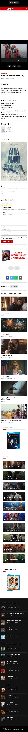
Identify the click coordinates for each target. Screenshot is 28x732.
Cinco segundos (10, 539)
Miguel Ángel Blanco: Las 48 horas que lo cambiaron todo (11, 398)
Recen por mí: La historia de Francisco (11, 420)
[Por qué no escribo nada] (14, 465)
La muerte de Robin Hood (13, 654)
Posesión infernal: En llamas (14, 606)
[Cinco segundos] (14, 538)
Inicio (2, 41)
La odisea (9, 628)
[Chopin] (14, 527)
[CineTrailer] (14, 9)
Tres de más (10, 702)
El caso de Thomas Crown (14, 5)
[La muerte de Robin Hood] (3, 656)
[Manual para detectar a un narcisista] (14, 558)
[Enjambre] (14, 475)
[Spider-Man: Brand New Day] (3, 622)
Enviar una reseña (7, 241)
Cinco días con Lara (6, 355)
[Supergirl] (3, 671)
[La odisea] (3, 630)
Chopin (8, 528)
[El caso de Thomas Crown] (14, 496)
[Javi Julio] (3, 130)
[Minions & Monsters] (3, 663)
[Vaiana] (3, 637)
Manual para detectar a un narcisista (16, 559)
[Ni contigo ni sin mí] (3, 690)
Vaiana (9, 635)
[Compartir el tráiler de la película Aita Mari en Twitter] (12, 278)
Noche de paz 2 (10, 518)
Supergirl (9, 669)
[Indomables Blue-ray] (13, 591)
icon (14, 303)
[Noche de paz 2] (14, 517)
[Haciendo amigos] (3, 697)
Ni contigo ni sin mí (12, 688)
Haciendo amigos (11, 695)
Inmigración (14, 286)
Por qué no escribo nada (7, 313)
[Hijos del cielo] (14, 506)
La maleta (8, 487)
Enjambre (8, 476)
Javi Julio (8, 128)
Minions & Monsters (12, 661)
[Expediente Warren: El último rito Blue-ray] (13, 449)
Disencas (22, 729)
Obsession (9, 647)
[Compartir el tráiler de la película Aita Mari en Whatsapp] (16, 278)
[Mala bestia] (3, 719)
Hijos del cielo (9, 508)
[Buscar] (26, 8)
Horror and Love (5, 334)
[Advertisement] (14, 25)
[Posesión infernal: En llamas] (3, 608)
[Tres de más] (3, 704)
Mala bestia (10, 717)
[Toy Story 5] (3, 678)
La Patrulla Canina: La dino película (16, 613)
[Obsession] (3, 649)
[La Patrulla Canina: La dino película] (3, 615)
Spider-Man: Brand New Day (14, 620)
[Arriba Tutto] (14, 548)
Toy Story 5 (10, 676)
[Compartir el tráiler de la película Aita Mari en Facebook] (7, 278)
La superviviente (5, 376)
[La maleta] (14, 486)
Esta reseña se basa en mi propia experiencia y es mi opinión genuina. (15, 237)
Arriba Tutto (9, 549)
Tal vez (8, 710)
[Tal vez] (3, 712)
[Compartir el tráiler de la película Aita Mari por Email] (20, 278)
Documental (8, 41)
